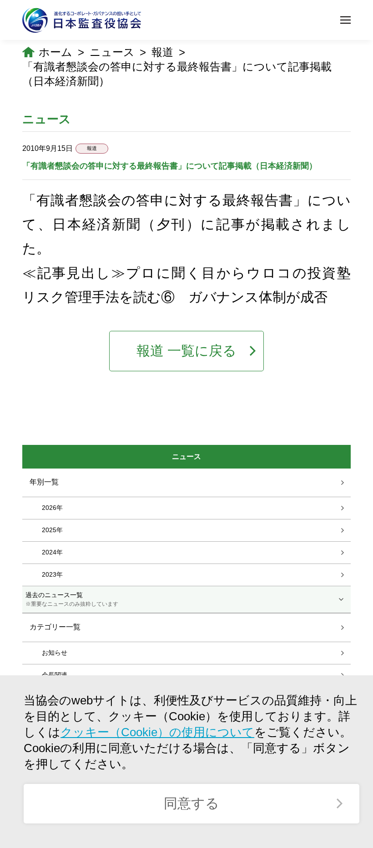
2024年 (52, 551)
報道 (162, 52)
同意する (191, 803)
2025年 (52, 529)
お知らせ (54, 652)
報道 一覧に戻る (186, 350)
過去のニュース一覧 (71, 599)
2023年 (52, 574)
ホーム (55, 52)
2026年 (52, 507)
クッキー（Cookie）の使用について (157, 732)
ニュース (112, 52)
